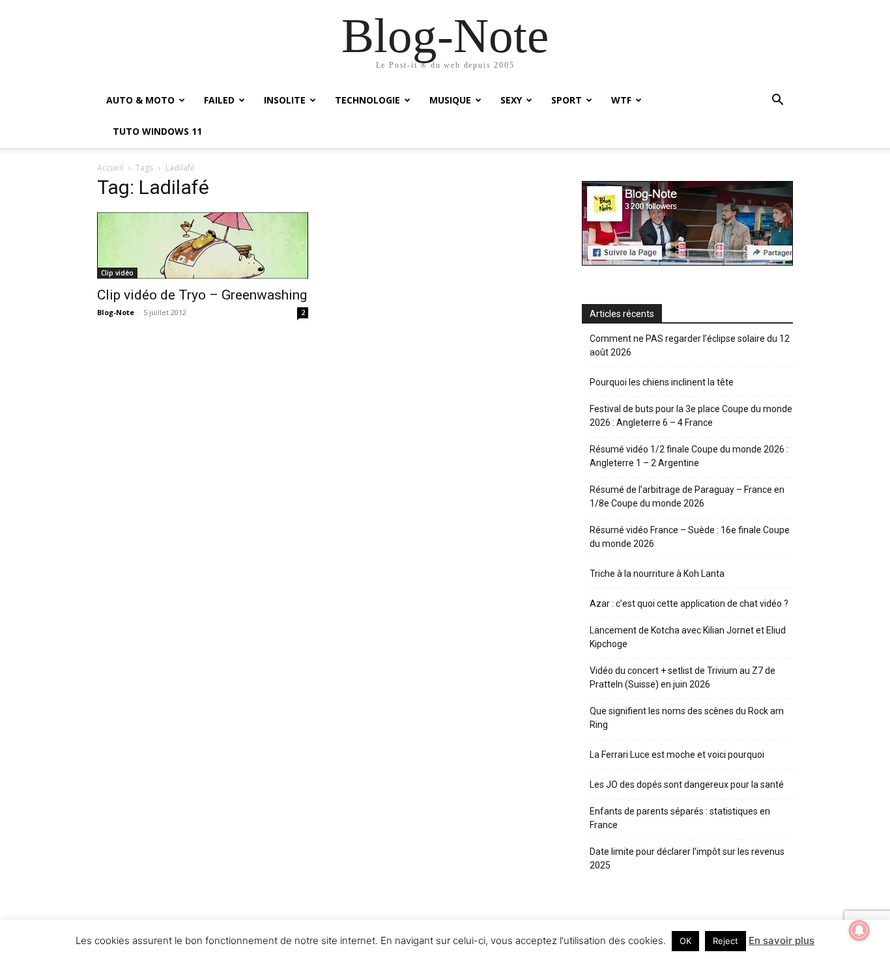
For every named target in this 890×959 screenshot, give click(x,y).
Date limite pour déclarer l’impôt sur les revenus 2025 (687, 858)
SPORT (566, 100)
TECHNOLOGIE (367, 100)
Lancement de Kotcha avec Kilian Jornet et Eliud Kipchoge (688, 637)
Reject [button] (725, 941)
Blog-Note (115, 312)
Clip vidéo (117, 272)
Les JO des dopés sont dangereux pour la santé (687, 784)
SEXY (511, 100)
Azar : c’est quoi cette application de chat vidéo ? (689, 603)
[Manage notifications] (859, 930)
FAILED (219, 100)
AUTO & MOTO (140, 100)
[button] (777, 101)
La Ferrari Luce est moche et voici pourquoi (677, 754)
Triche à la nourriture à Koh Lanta (657, 573)
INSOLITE (285, 100)
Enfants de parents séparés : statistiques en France (680, 818)
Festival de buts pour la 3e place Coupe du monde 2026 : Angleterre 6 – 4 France (691, 416)
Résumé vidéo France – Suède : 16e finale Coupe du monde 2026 (690, 537)
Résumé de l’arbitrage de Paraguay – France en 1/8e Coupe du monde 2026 (687, 496)
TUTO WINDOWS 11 (157, 131)
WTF (621, 100)
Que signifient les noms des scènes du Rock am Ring (687, 718)
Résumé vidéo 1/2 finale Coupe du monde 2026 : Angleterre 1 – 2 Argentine (689, 456)
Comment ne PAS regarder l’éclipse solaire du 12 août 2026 (690, 345)
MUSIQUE (450, 100)
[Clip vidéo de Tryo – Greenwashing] (202, 245)
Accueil (110, 167)
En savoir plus (781, 940)
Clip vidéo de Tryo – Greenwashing (202, 295)
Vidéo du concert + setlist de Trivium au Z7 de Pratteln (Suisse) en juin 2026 (682, 677)
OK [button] (685, 941)
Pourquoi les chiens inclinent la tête (662, 382)
